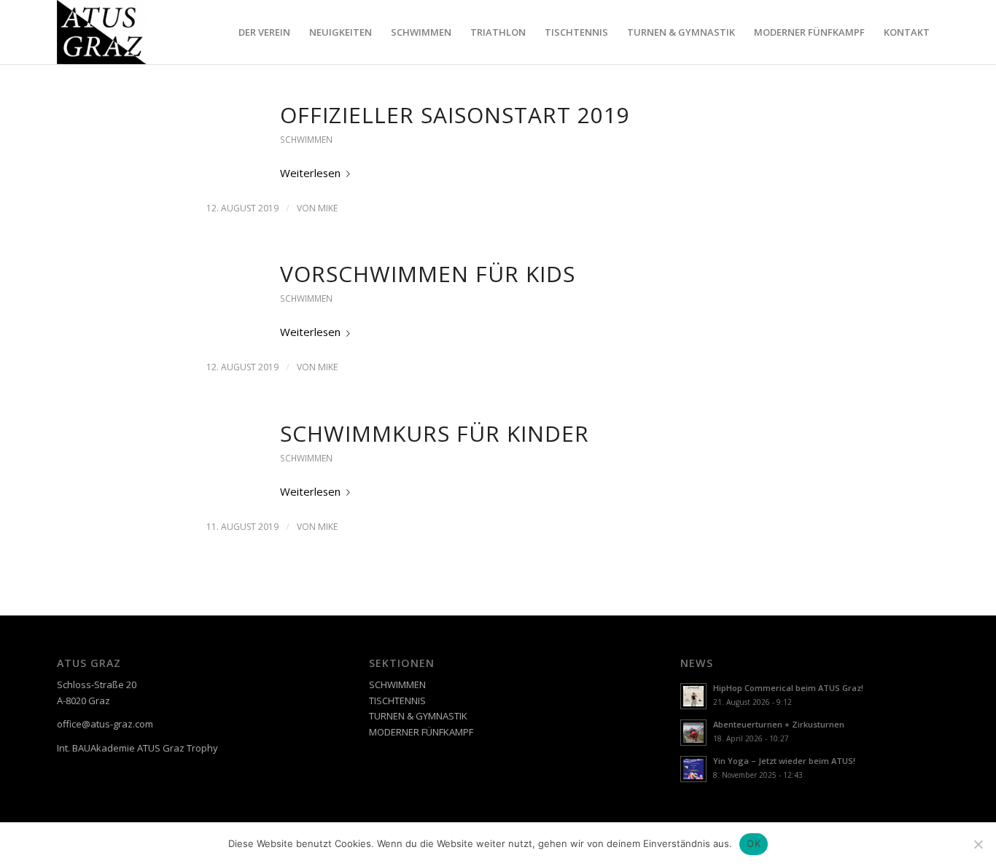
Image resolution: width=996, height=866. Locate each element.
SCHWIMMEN (306, 139)
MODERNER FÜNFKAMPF (421, 731)
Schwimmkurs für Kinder (434, 433)
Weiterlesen (310, 172)
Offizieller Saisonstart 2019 (455, 115)
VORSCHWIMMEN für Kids (427, 274)
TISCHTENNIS (397, 700)
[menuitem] (264, 32)
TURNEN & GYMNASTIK (418, 715)
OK (753, 843)
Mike (328, 208)
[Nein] (977, 844)
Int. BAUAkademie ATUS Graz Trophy (137, 747)
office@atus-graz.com (105, 723)
